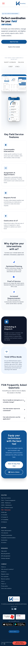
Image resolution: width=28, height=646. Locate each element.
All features (4, 522)
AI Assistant (4, 514)
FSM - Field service (5, 510)
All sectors (3, 542)
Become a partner (5, 579)
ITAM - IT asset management (8, 500)
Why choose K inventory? (7, 569)
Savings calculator (5, 558)
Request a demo (5, 574)
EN (4, 644)
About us (3, 567)
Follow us (3, 583)
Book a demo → (14, 631)
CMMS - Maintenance (6, 505)
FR (1, 644)
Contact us (3, 571)
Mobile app (4, 512)
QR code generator (5, 556)
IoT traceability (4, 519)
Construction (4, 540)
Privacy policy (4, 586)
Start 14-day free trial (14, 465)
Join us (3, 581)
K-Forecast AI (4, 517)
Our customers (4, 576)
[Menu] (3, 3)
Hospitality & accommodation (8, 537)
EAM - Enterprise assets (7, 507)
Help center (4, 551)
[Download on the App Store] (7, 624)
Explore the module (14, 47)
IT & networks (4, 533)
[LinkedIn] (12, 609)
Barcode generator (5, 553)
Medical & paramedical (6, 535)
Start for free (14, 42)
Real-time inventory (6, 498)
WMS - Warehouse (6, 503)
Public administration (6, 530)
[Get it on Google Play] (20, 624)
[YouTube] (15, 609)
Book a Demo (14, 472)
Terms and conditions (6, 588)
